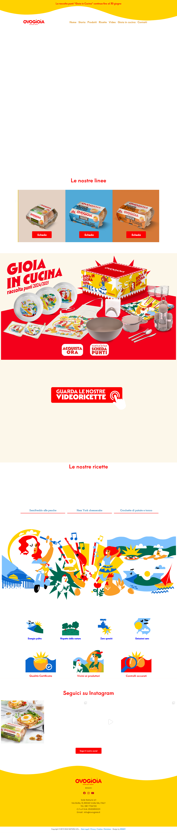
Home (73, 22)
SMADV (123, 829)
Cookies (100, 829)
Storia (81, 22)
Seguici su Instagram (88, 692)
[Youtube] (93, 793)
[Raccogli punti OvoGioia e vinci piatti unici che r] (66, 722)
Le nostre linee (88, 180)
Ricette (103, 22)
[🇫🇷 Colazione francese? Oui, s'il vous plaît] (22, 722)
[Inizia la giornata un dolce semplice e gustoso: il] (154, 722)
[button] (89, 751)
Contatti (142, 22)
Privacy (93, 829)
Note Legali (85, 829)
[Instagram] (88, 793)
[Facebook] (84, 793)
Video (112, 22)
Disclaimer (107, 829)
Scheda (41, 235)
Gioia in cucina (127, 22)
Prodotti (92, 22)
